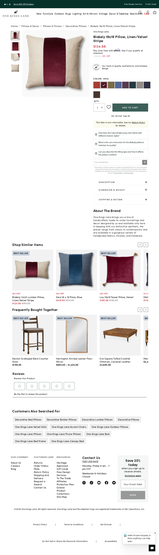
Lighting (77, 13)
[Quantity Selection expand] (102, 108)
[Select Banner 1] (7, 4)
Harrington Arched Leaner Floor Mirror (74, 360)
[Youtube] (99, 482)
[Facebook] (107, 482)
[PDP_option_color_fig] (125, 85)
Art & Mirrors (90, 13)
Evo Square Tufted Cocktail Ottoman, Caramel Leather (115, 360)
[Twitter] (114, 482)
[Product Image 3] (15, 68)
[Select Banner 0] (5, 4)
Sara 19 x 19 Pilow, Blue (69, 297)
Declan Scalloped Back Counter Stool (30, 360)
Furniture (48, 13)
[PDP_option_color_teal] (132, 85)
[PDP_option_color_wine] (103, 85)
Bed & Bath (136, 13)
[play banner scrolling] (9, 4)
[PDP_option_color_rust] (96, 85)
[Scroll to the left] (140, 245)
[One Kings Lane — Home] (16, 13)
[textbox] (99, 107)
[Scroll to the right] (146, 245)
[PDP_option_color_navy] (147, 85)
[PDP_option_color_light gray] (139, 85)
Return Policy (138, 122)
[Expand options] (146, 182)
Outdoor (59, 13)
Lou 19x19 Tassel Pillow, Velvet (116, 297)
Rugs (68, 13)
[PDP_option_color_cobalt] (118, 85)
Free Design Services (133, 4)
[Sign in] (148, 12)
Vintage (103, 13)
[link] (120, 182)
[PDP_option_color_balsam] (111, 85)
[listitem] (28, 419)
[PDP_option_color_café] (96, 94)
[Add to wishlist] (109, 107)
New (39, 13)
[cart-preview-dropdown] (154, 12)
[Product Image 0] (15, 35)
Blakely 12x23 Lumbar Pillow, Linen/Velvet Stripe (28, 298)
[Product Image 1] (15, 46)
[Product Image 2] (15, 57)
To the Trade (150, 4)
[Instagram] (84, 482)
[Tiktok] (92, 482)
